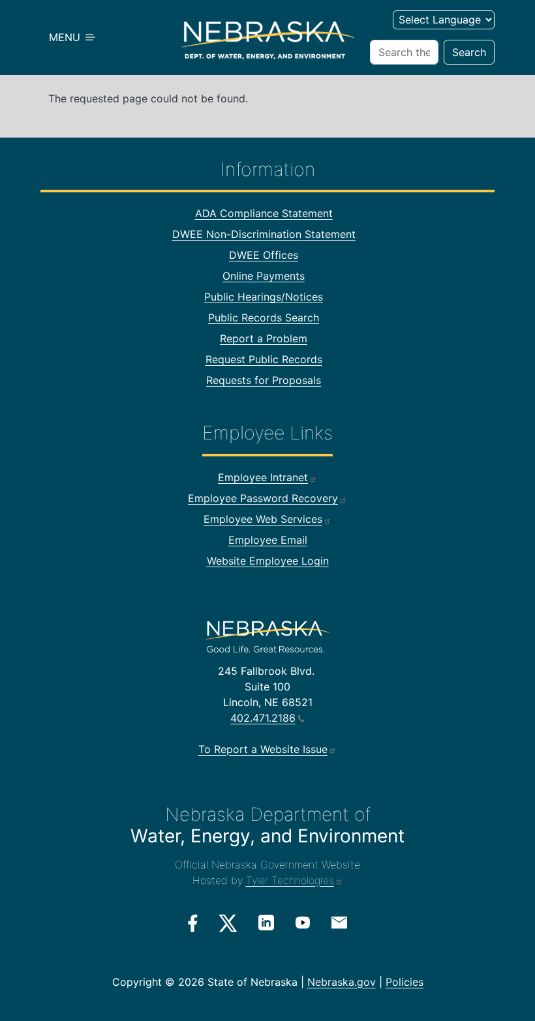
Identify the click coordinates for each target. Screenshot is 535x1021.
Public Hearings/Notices (263, 296)
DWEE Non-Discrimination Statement (264, 234)
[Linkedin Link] (266, 922)
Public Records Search (263, 317)
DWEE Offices (263, 254)
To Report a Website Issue (263, 749)
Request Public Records (264, 359)
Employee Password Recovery (263, 498)
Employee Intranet (263, 477)
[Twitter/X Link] (228, 923)
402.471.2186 (263, 717)
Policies (404, 981)
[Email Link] (339, 922)
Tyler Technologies (290, 880)
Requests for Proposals (263, 380)
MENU (66, 37)
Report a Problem (263, 338)
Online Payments (263, 275)
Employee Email (267, 539)
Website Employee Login (268, 560)
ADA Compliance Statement (264, 213)
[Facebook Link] (193, 923)
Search (469, 52)
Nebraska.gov (341, 981)
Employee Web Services (263, 518)
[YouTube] (303, 922)
